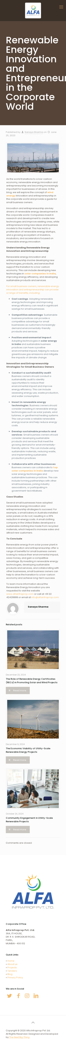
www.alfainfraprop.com (20, 594)
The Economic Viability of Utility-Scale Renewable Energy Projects (28, 750)
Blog (9, 974)
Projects (12, 967)
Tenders (12, 971)
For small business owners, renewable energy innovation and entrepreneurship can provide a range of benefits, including (32, 290)
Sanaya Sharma (34, 132)
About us (12, 964)
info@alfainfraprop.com (45, 597)
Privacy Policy (15, 977)
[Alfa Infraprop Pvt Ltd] (33, 10)
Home (10, 960)
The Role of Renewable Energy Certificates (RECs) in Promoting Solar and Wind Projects (31, 680)
